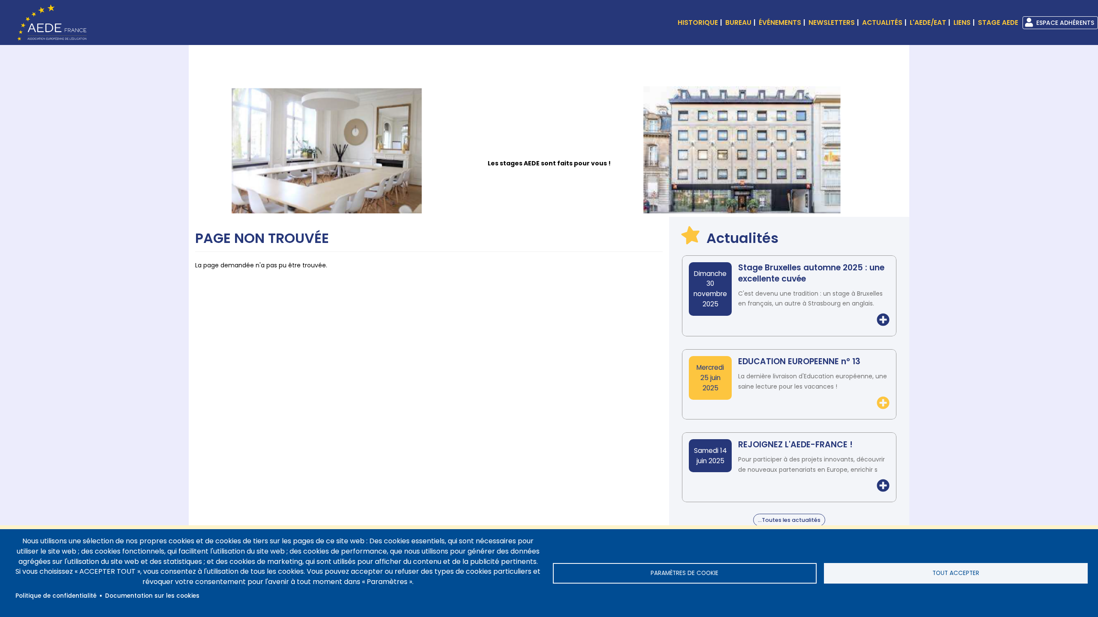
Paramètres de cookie (684, 573)
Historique (698, 22)
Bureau (738, 22)
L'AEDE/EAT (928, 22)
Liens (962, 22)
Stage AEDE (998, 22)
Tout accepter (955, 573)
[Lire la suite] (883, 320)
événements (780, 22)
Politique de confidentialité (56, 596)
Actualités (882, 22)
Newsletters (831, 22)
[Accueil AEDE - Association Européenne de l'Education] (49, 22)
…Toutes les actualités (789, 520)
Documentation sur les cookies (152, 596)
